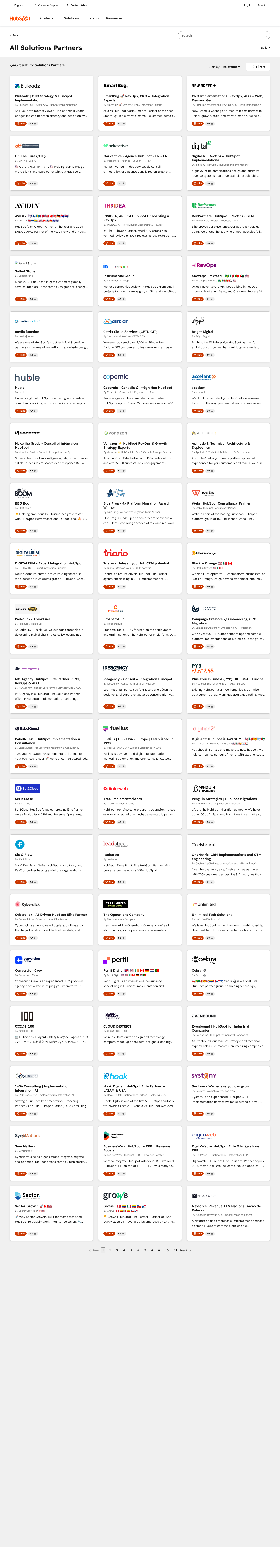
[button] (265, 47)
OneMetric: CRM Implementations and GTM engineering (226, 857)
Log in (247, 5)
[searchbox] (224, 35)
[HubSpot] (20, 18)
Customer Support (49, 5)
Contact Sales (79, 5)
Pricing (95, 18)
